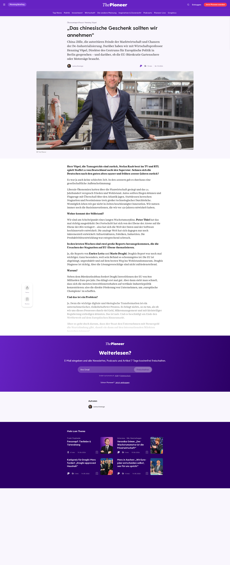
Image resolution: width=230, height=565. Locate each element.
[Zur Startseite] (115, 4)
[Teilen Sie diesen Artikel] (27, 288)
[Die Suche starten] (188, 4)
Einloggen (196, 4)
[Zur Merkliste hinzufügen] (27, 299)
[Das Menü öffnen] (4, 5)
